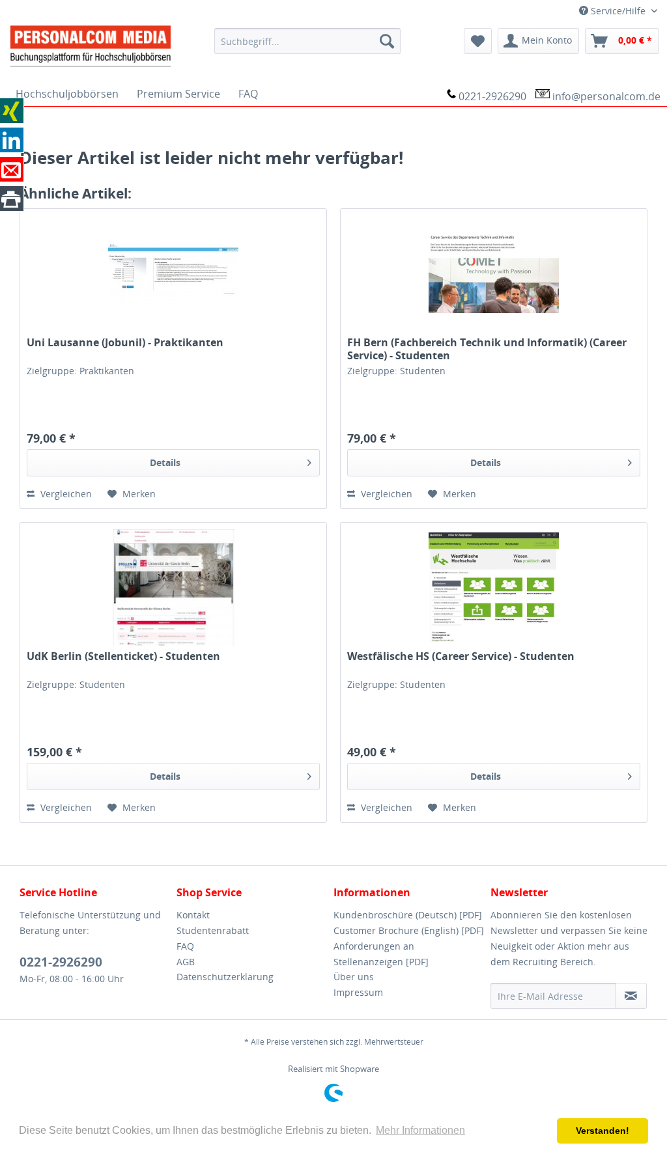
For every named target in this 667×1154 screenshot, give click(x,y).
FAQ (185, 946)
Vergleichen (65, 494)
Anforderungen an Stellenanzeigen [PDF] (381, 954)
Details (165, 462)
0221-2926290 (492, 96)
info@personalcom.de (606, 96)
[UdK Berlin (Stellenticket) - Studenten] (173, 587)
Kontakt (193, 915)
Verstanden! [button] (602, 1130)
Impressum (358, 992)
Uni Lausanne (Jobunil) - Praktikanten (125, 343)
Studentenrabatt (213, 930)
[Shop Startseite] (103, 44)
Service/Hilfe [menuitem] (618, 11)
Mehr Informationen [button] (420, 1130)
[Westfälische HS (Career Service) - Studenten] (493, 587)
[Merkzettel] (478, 41)
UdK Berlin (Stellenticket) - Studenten (123, 656)
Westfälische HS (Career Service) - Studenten (461, 656)
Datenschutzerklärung (225, 976)
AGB (186, 961)
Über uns (354, 976)
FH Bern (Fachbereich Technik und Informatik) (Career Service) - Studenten (487, 349)
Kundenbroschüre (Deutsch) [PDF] (408, 915)
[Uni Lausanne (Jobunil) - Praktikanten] (173, 274)
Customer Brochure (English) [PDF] (409, 930)
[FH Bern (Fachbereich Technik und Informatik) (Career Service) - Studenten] (493, 274)
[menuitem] (307, 41)
